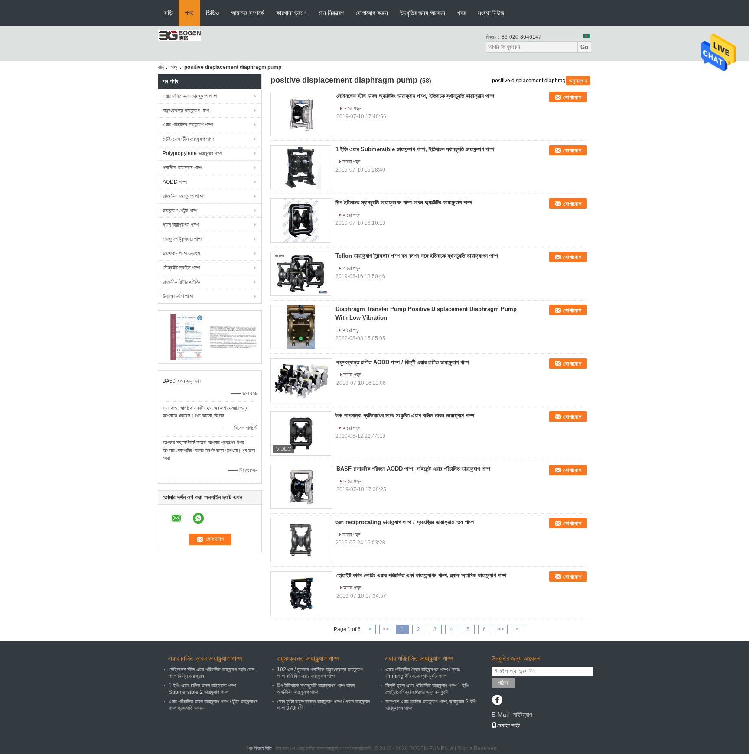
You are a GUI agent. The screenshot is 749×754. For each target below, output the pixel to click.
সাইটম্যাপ (522, 714)
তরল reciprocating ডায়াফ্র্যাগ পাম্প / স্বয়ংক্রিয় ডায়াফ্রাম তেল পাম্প (404, 522)
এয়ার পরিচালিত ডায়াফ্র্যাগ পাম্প (188, 125)
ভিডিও (212, 12)
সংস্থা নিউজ (491, 12)
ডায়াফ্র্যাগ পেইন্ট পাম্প (180, 210)
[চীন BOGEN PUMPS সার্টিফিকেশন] (186, 336)
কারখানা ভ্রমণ (291, 12)
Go (584, 47)
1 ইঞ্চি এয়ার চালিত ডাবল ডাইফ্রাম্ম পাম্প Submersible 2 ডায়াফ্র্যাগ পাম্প (202, 689)
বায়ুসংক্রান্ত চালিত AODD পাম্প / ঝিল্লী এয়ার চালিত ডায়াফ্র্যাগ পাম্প (402, 362)
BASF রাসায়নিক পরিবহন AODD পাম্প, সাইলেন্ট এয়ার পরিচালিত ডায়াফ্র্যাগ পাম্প (413, 469)
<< (386, 629)
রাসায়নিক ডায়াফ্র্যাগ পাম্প (183, 196)
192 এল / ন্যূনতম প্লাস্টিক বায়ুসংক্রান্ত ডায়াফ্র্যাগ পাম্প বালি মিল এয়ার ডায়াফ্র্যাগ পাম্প (320, 673)
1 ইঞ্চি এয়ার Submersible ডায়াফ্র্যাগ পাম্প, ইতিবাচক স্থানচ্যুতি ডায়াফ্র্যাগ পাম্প (414, 149)
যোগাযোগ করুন (372, 12)
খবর (461, 12)
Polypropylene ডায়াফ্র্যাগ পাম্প (192, 153)
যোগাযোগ (572, 97)
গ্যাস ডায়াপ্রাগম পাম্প (181, 225)
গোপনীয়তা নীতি (259, 748)
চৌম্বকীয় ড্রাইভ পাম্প (181, 268)
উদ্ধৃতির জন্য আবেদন (422, 12)
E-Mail (500, 714)
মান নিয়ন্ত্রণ (331, 12)
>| (517, 629)
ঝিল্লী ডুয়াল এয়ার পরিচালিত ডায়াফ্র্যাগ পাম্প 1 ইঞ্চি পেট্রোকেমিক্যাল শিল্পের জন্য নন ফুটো (427, 689)
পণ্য (189, 12)
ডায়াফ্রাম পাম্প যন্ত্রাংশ (181, 253)
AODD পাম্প (175, 182)
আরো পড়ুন (352, 108)
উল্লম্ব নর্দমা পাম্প (178, 296)
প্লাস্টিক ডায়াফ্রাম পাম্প (182, 168)
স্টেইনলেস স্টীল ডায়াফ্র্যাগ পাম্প (188, 139)
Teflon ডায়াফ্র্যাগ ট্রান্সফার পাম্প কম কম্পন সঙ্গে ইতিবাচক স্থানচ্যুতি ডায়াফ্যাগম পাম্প (416, 255)
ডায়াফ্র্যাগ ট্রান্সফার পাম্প (182, 239)
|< (369, 629)
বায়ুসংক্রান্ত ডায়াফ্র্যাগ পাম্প (186, 110)
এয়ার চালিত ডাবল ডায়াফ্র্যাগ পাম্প (190, 96)
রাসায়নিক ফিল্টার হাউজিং (182, 282)
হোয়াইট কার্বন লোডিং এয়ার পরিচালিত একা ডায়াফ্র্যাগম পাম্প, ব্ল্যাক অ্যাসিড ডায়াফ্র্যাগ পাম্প (421, 575)
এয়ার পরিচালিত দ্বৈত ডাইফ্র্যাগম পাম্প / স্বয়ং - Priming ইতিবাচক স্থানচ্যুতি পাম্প (424, 673)
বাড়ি (168, 12)
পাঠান (503, 683)
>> (501, 629)
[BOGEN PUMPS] (179, 35)
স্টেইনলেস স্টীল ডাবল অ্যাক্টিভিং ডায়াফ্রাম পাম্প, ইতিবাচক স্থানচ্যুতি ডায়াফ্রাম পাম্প (415, 96)
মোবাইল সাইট (508, 725)
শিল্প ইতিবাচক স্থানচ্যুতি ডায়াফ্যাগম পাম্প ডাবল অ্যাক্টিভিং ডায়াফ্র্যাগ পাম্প (403, 202)
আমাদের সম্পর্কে (247, 12)
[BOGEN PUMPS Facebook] (497, 700)
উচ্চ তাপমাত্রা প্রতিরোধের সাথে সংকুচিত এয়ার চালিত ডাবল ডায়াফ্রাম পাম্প (404, 415)
